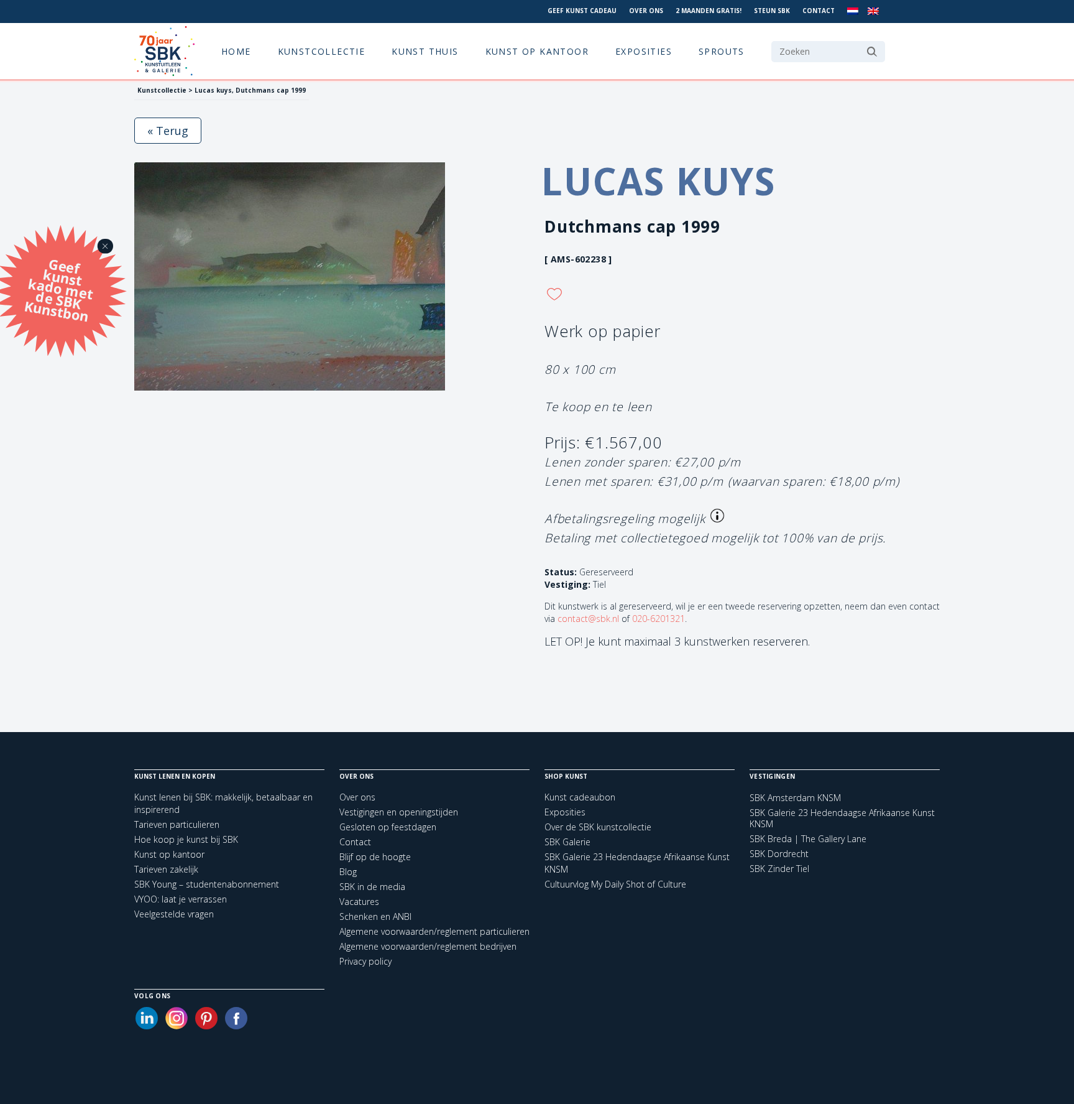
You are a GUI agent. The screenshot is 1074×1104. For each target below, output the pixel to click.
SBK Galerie (567, 842)
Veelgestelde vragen (174, 914)
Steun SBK (772, 10)
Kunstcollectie (321, 51)
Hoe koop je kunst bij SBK (186, 839)
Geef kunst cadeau (582, 10)
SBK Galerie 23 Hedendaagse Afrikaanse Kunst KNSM (842, 818)
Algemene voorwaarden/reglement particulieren (434, 931)
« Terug (167, 130)
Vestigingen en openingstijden (398, 812)
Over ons (646, 10)
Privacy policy (365, 961)
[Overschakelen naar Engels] (873, 11)
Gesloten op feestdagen (387, 827)
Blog (348, 872)
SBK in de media (372, 887)
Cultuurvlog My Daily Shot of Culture (615, 884)
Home (236, 51)
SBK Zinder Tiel (779, 868)
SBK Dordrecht (779, 854)
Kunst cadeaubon (579, 797)
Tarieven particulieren (176, 824)
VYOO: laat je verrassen (180, 899)
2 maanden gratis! (708, 10)
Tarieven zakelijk (166, 869)
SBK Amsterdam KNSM (795, 798)
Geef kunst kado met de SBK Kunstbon (58, 288)
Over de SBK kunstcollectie (597, 827)
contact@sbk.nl (588, 618)
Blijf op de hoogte (375, 857)
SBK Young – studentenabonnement (206, 884)
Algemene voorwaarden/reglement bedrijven (427, 946)
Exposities (643, 51)
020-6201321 (658, 618)
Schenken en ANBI (375, 916)
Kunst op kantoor (537, 51)
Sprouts (722, 51)
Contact (818, 10)
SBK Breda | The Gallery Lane (808, 839)
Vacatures (359, 901)
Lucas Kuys (658, 180)
